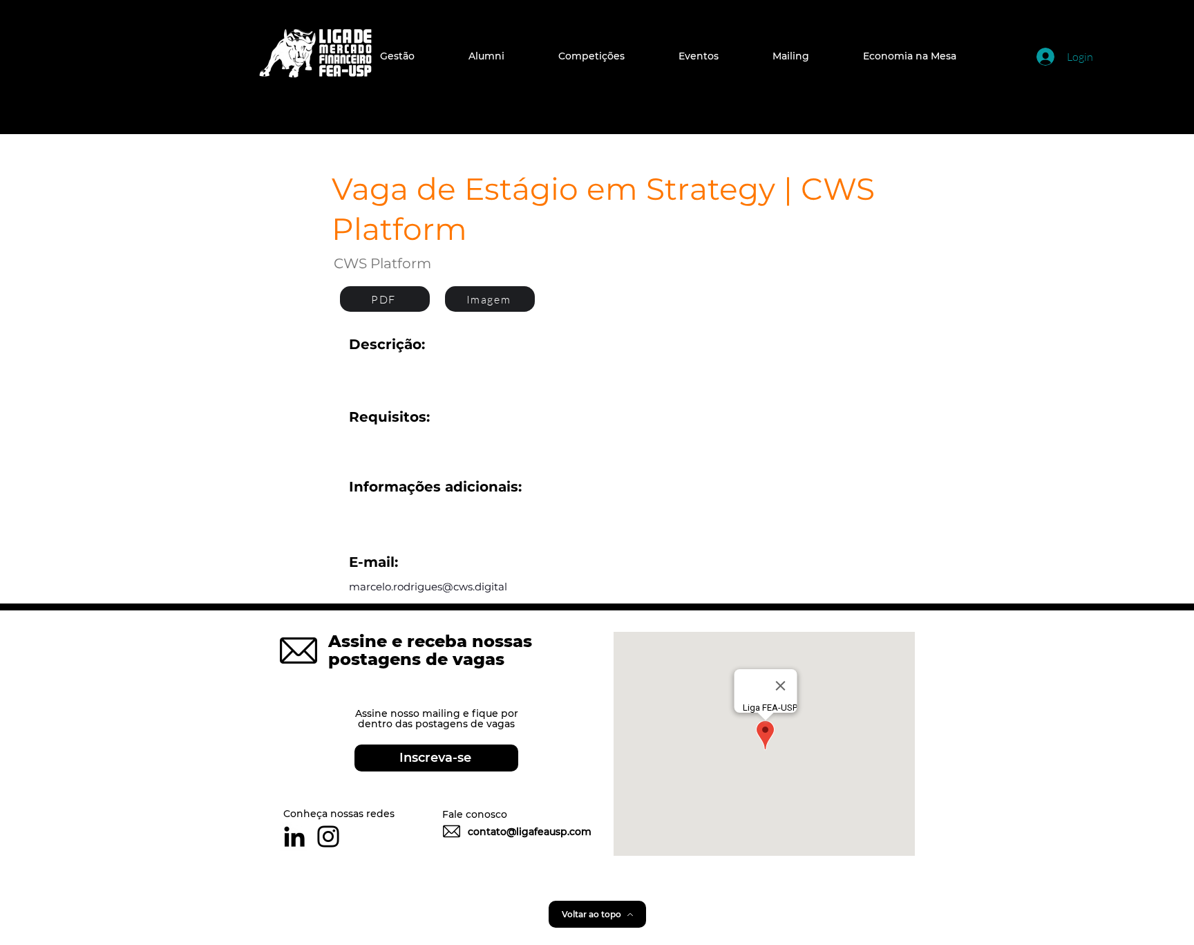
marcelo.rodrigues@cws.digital (428, 586)
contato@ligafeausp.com (529, 831)
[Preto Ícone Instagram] (328, 836)
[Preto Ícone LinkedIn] (294, 836)
